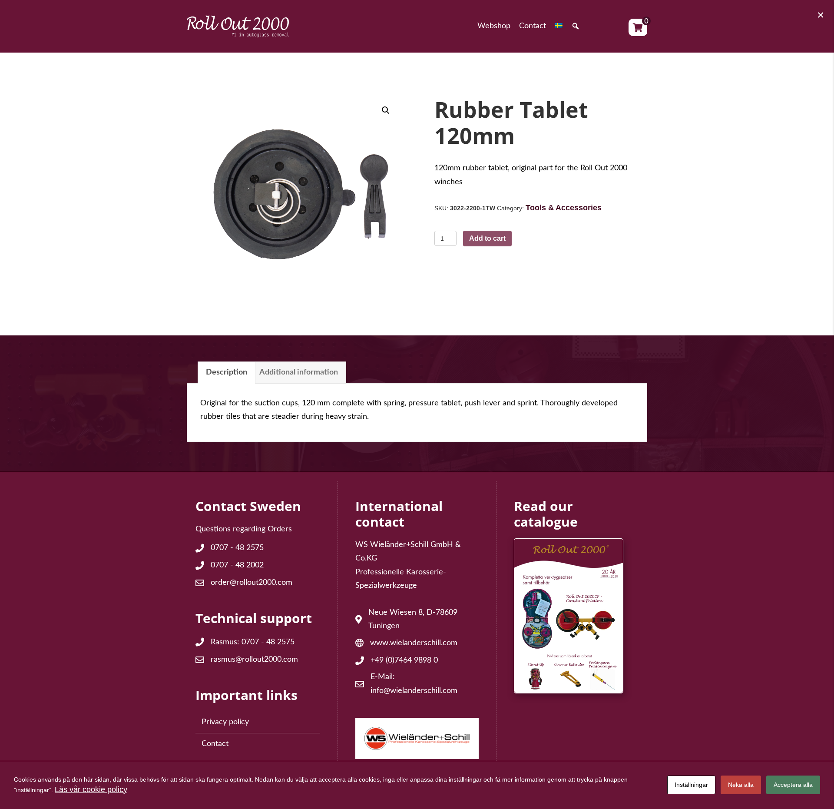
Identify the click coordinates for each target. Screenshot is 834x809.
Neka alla (741, 784)
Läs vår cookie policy (91, 789)
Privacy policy (225, 722)
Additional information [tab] (298, 372)
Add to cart (487, 238)
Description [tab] (226, 372)
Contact (215, 744)
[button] (575, 26)
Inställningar (691, 784)
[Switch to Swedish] (558, 26)
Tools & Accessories (564, 207)
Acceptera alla (793, 784)
